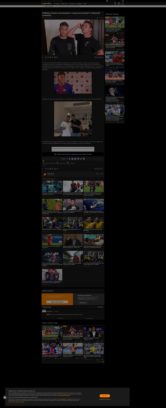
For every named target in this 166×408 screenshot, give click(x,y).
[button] (5, 397)
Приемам (104, 395)
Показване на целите (104, 399)
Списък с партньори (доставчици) (16, 401)
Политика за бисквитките (64, 395)
